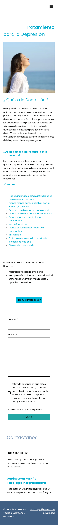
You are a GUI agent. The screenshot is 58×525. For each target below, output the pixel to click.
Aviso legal (36, 509)
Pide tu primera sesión (29, 299)
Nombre (13, 319)
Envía (29, 416)
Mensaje (12, 334)
